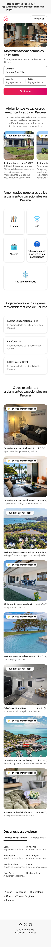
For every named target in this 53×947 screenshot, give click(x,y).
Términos (31, 932)
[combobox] (25, 72)
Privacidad (20, 932)
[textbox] (14, 82)
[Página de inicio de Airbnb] (6, 18)
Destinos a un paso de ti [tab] (15, 837)
